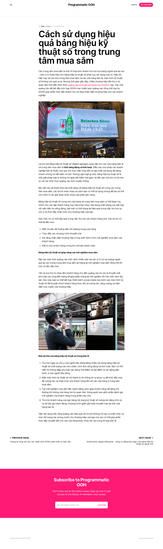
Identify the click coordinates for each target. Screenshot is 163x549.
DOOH (48, 26)
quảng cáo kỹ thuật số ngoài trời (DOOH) (88, 85)
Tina (42, 26)
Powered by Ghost (146, 538)
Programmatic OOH (81, 4)
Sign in (134, 5)
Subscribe (147, 5)
